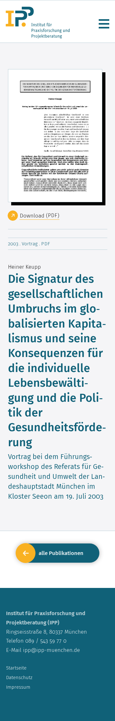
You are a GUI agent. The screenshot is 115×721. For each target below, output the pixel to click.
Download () (39, 215)
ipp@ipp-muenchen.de (51, 650)
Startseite (16, 667)
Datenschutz (19, 677)
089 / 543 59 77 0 (45, 641)
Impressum (18, 687)
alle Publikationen (61, 553)
